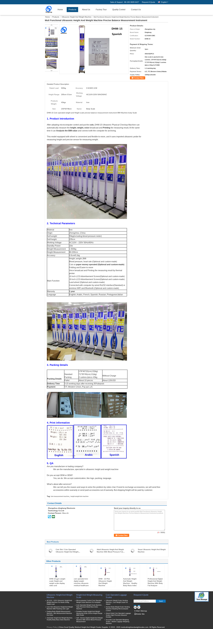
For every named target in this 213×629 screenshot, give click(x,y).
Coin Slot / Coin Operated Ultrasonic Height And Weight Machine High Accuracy (67, 551)
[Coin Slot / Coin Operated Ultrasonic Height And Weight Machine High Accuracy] (51, 551)
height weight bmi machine (80, 496)
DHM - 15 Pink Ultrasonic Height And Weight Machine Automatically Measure (105, 584)
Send (161, 601)
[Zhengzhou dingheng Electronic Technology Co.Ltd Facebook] (138, 607)
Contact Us (136, 10)
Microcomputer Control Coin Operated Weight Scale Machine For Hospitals (89, 601)
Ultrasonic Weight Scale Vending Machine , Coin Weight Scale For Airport (117, 602)
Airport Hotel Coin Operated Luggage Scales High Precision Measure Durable (118, 615)
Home (60, 10)
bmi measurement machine (60, 496)
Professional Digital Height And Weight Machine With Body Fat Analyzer (155, 582)
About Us (86, 10)
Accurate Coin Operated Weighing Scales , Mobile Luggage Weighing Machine (117, 621)
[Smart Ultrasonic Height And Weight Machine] (133, 551)
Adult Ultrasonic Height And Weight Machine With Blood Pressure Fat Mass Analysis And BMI (110, 551)
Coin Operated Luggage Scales (116, 596)
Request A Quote (148, 2)
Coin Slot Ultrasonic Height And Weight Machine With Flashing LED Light (60, 608)
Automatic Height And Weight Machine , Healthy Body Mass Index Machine (130, 583)
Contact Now (139, 78)
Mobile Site (140, 614)
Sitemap (144, 611)
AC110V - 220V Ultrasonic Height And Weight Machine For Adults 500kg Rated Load (59, 602)
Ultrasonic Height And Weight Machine (76, 17)
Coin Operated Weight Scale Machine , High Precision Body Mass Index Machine (89, 607)
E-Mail (136, 611)
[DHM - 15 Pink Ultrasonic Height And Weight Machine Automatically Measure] (106, 571)
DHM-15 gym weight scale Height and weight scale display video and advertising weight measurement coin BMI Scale (57, 585)
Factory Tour (101, 10)
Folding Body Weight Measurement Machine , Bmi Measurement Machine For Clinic (59, 613)
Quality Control (118, 10)
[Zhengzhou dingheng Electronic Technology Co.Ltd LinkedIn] (135, 607)
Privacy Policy (52, 627)
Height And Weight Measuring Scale (89, 596)
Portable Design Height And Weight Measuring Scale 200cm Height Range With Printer (89, 613)
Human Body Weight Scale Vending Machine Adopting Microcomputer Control (118, 608)
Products (72, 10)
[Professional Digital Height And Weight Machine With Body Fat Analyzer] (155, 571)
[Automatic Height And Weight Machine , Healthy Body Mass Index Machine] (131, 571)
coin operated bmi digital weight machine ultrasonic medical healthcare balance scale (81, 583)
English (164, 2)
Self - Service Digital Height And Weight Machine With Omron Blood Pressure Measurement (89, 619)
